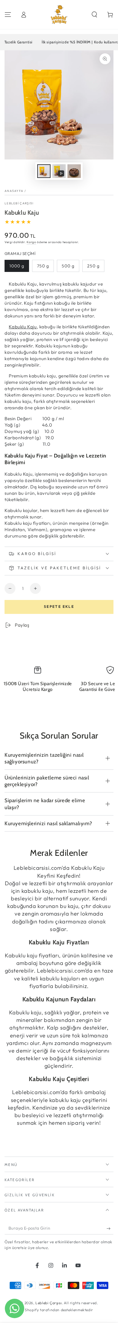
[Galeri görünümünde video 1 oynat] (59, 171)
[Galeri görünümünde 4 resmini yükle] (74, 171)
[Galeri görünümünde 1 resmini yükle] (44, 171)
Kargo (31, 242)
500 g (68, 266)
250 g (93, 266)
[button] (94, 14)
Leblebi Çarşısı (19, 203)
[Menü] (8, 14)
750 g (43, 266)
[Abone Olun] (110, 1228)
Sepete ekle (59, 606)
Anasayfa (14, 191)
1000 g (16, 266)
